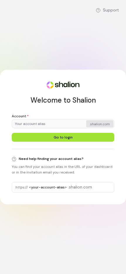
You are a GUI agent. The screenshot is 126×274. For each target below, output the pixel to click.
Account (20, 116)
